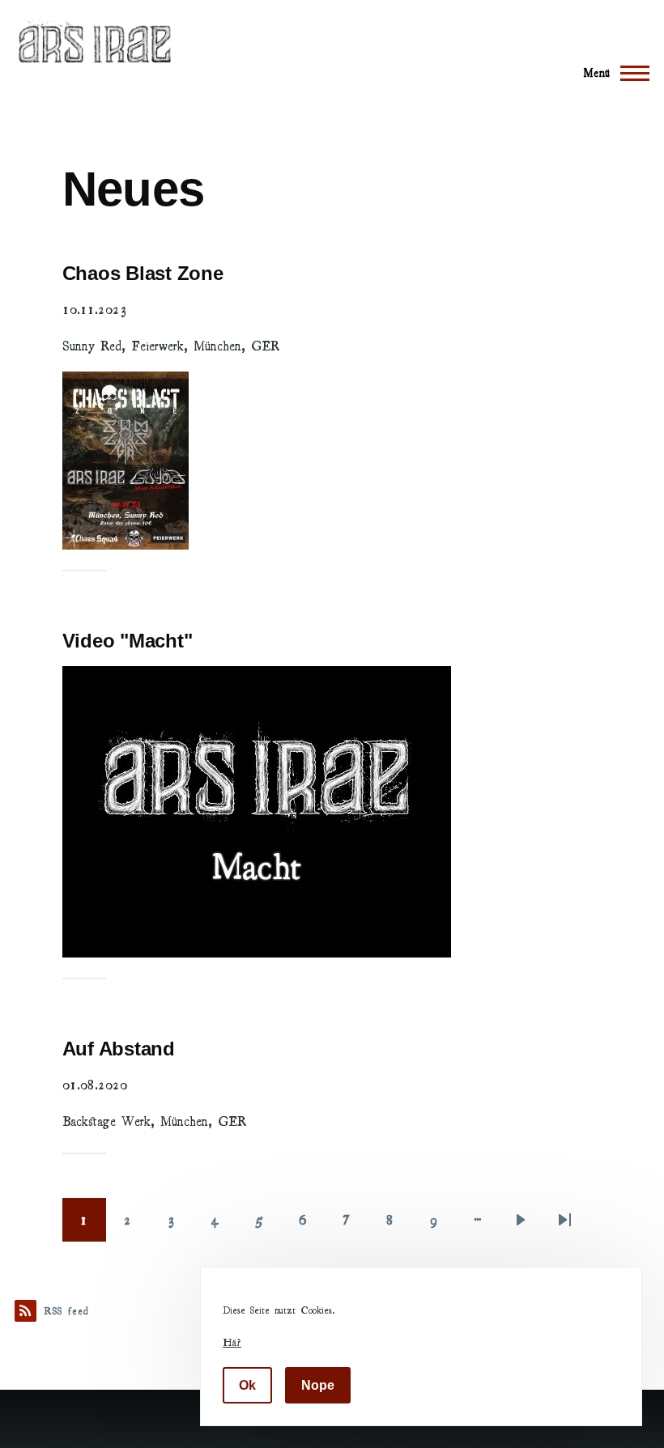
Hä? (232, 1342)
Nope (317, 1385)
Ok (247, 1385)
